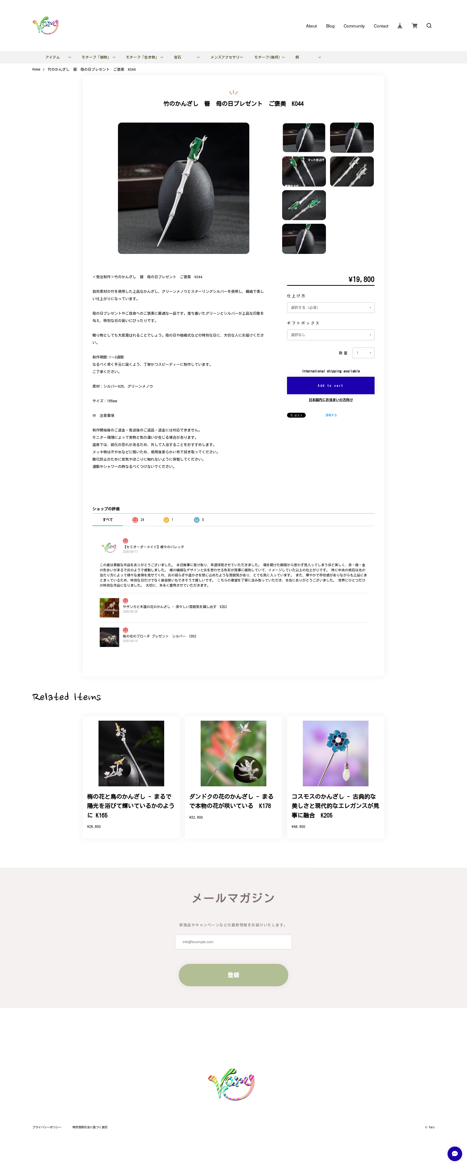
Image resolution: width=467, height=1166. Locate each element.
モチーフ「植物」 (96, 57)
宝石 (177, 57)
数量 (343, 353)
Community (354, 25)
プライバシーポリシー (47, 1127)
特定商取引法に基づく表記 (90, 1127)
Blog (330, 25)
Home (36, 69)
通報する (331, 414)
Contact (381, 25)
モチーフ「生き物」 (142, 57)
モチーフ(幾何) (267, 57)
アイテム (52, 57)
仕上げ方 (296, 296)
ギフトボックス (303, 323)
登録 (233, 975)
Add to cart (331, 385)
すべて (108, 519)
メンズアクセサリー (226, 57)
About (311, 25)
